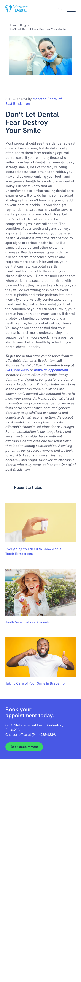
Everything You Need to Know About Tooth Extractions (33, 551)
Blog (23, 25)
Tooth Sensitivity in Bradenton (28, 622)
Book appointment (24, 747)
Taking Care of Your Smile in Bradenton (36, 683)
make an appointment (51, 370)
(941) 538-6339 (17, 370)
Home (13, 25)
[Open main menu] (71, 9)
